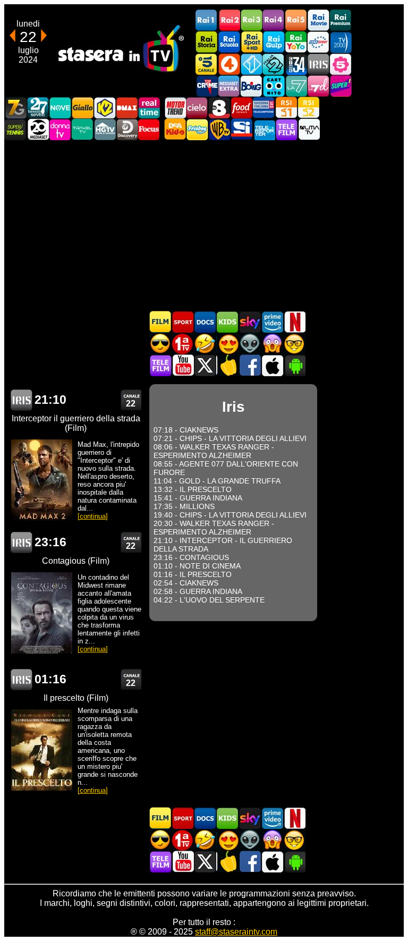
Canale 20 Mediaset (38, 129)
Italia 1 (251, 64)
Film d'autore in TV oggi (294, 343)
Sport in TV (183, 322)
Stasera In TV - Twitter (205, 365)
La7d (318, 86)
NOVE (60, 107)
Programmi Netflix (294, 322)
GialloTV (82, 107)
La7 (296, 86)
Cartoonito (273, 86)
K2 (105, 107)
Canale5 (207, 64)
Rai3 (251, 20)
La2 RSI (309, 107)
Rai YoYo (296, 42)
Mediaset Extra (229, 86)
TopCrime (207, 86)
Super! (340, 86)
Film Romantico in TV (227, 343)
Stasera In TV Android (294, 365)
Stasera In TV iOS (272, 365)
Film (160, 322)
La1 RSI (286, 107)
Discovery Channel (127, 129)
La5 (340, 64)
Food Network (242, 107)
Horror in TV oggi (272, 343)
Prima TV (183, 343)
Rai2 (229, 20)
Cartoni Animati (227, 322)
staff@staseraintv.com (236, 931)
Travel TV (82, 129)
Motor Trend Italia (175, 107)
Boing (251, 86)
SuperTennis (15, 129)
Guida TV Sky (250, 322)
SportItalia (242, 129)
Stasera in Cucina (227, 365)
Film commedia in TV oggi (205, 343)
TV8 (219, 107)
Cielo (197, 107)
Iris (318, 64)
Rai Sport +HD (251, 42)
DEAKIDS (175, 129)
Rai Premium (340, 20)
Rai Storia (207, 42)
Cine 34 (296, 64)
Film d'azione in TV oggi (160, 343)
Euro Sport (318, 42)
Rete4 (229, 64)
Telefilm (286, 129)
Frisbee (197, 129)
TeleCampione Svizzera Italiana (264, 107)
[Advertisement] (204, 225)
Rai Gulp (273, 42)
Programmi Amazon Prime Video (272, 322)
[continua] (93, 516)
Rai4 (273, 20)
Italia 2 (273, 64)
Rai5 (296, 20)
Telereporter (264, 129)
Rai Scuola (229, 42)
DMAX (127, 107)
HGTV (105, 129)
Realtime (149, 107)
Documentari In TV (205, 322)
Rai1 (207, 20)
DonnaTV (60, 129)
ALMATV (309, 129)
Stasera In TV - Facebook (250, 365)
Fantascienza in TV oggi (250, 343)
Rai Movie (318, 20)
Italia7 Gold (15, 107)
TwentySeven (38, 107)
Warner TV (219, 129)
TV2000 (340, 42)
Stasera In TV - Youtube (183, 365)
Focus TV (149, 129)
